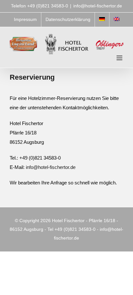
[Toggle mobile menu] (120, 57)
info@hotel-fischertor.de (97, 5)
